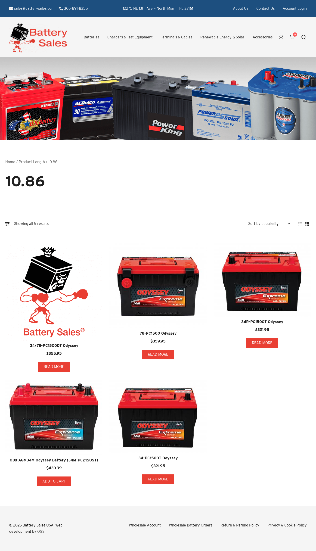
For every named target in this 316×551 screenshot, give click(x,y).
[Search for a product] (304, 37)
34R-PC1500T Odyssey (262, 322)
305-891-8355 (76, 8)
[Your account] (281, 37)
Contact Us (265, 8)
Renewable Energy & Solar (222, 37)
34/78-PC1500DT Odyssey (54, 345)
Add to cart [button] (54, 481)
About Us (240, 8)
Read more (54, 366)
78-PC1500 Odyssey (158, 333)
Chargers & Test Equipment (130, 37)
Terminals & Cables (176, 37)
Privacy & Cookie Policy (287, 525)
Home (10, 162)
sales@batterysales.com (34, 8)
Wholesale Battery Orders (190, 525)
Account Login (295, 8)
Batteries (91, 37)
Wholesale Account (145, 525)
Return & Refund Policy (239, 525)
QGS (40, 531)
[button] (8, 223)
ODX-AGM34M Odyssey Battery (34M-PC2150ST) (54, 460)
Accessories (263, 37)
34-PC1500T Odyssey (158, 458)
